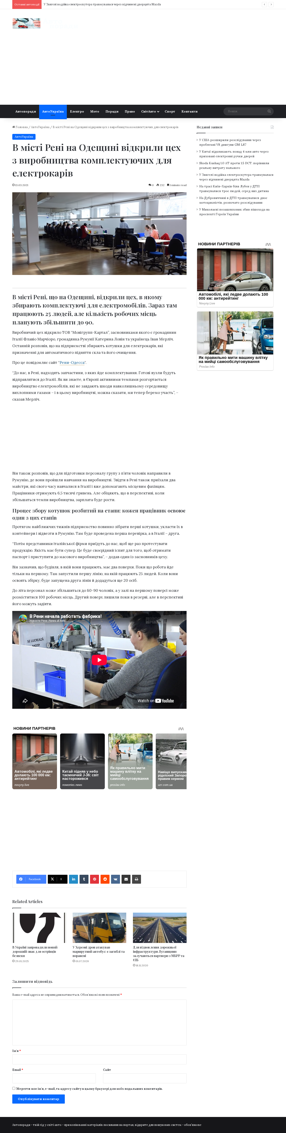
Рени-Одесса (72, 362)
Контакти (189, 111)
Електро (77, 111)
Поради (111, 111)
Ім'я (16, 1051)
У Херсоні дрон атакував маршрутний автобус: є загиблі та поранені (99, 951)
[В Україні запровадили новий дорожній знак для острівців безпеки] (39, 928)
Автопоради (25, 111)
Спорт (170, 111)
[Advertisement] (143, 71)
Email (17, 1070)
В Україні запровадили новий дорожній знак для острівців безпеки (34, 951)
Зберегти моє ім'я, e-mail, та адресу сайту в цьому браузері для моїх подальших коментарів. (89, 1089)
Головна (21, 127)
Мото (94, 111)
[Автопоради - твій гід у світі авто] (45, 23)
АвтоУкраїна (53, 111)
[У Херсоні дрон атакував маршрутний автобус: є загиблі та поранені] (99, 928)
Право (130, 111)
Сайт (107, 1070)
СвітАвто (148, 111)
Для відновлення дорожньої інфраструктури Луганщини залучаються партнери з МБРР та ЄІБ (158, 953)
